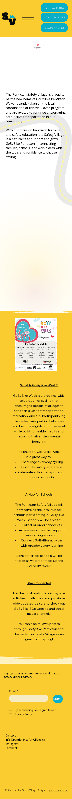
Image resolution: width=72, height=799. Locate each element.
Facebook (12, 748)
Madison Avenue (59, 790)
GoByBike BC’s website (31, 609)
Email (13, 691)
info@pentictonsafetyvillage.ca (25, 740)
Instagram (12, 744)
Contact (11, 735)
